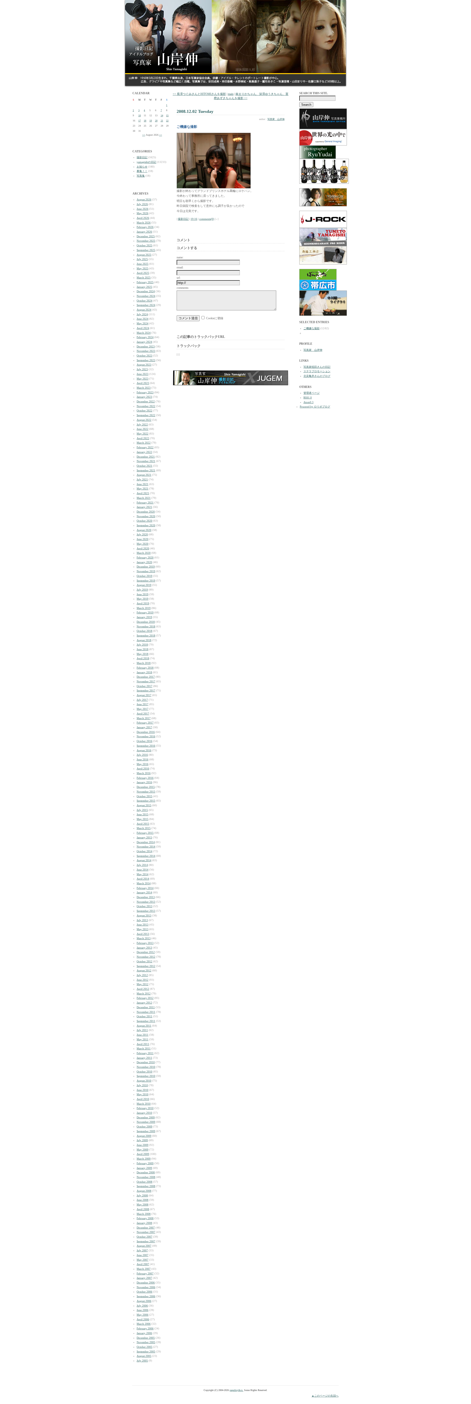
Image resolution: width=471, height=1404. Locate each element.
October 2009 (144, 1126)
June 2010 (142, 1089)
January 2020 (144, 562)
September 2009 (146, 1131)
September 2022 (146, 415)
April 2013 (143, 933)
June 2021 (142, 484)
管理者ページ (311, 392)
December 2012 (146, 952)
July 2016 (142, 754)
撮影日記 (142, 157)
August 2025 (144, 254)
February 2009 (145, 1163)
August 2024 (144, 309)
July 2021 (142, 479)
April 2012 (143, 988)
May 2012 (142, 984)
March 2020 (144, 552)
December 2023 (146, 346)
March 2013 (144, 938)
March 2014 (144, 883)
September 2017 (146, 690)
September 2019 (146, 580)
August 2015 (144, 805)
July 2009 (142, 1140)
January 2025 (144, 286)
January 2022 (144, 451)
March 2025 (144, 277)
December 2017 (146, 676)
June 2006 (142, 1310)
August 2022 (144, 419)
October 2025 (144, 245)
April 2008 (143, 1209)
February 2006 (145, 1328)
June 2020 (142, 539)
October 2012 (144, 961)
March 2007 (144, 1268)
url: (179, 277)
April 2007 (143, 1264)
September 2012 (146, 966)
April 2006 (143, 1319)
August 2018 (144, 640)
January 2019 (144, 617)
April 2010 (143, 1099)
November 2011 (146, 1011)
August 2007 (144, 1245)
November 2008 (146, 1177)
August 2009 (144, 1135)
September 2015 (146, 800)
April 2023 (143, 383)
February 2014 (145, 888)
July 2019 (142, 589)
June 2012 (142, 979)
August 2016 (144, 750)
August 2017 (144, 695)
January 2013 (144, 947)
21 (162, 120)
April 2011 (143, 1044)
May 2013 (142, 929)
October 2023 (144, 355)
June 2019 (142, 594)
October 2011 (144, 1016)
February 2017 (145, 722)
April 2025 (143, 272)
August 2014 (144, 860)
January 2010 (144, 1112)
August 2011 (144, 1025)
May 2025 (142, 268)
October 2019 (144, 575)
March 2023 (144, 387)
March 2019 (144, 608)
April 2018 (143, 658)
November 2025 (146, 240)
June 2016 (142, 759)
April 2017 (143, 713)
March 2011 (144, 1048)
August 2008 (144, 1190)
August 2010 (144, 1080)
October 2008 (144, 1181)
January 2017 (144, 727)
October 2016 (144, 741)
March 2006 (144, 1323)
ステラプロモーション (316, 371)
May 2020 (142, 543)
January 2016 (144, 782)
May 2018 (142, 653)
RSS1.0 (307, 397)
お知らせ (142, 166)
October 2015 (144, 796)
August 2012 (144, 970)
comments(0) (206, 218)
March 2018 (144, 663)
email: (180, 267)
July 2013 (142, 920)
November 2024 (146, 295)
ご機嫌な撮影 (311, 328)
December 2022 (146, 401)
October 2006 (144, 1291)
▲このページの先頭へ (325, 1395)
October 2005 (144, 1346)
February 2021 (145, 502)
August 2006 (144, 1300)
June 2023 (142, 373)
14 (162, 115)
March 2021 (144, 497)
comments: (183, 288)
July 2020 (142, 534)
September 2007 (146, 1241)
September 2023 (146, 360)
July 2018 (142, 644)
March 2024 (144, 332)
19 (150, 120)
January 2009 (144, 1167)
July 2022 (142, 424)
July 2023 (142, 369)
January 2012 (144, 1002)
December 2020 (146, 511)
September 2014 (146, 855)
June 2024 (142, 318)
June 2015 (142, 814)
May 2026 (142, 213)
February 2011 (145, 1053)
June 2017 (142, 704)
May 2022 (142, 433)
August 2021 (144, 474)
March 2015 (144, 828)
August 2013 (144, 915)
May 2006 (142, 1314)
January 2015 (144, 837)
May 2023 (142, 378)
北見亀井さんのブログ (316, 375)
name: (180, 257)
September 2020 (146, 525)
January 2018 (144, 672)
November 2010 (146, 1066)
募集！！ (142, 171)
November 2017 (146, 681)
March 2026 (144, 222)
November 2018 (146, 626)
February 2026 (145, 226)
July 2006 (142, 1305)
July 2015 (142, 809)
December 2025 (146, 236)
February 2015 (145, 832)
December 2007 (146, 1227)
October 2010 (144, 1071)
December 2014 (146, 842)
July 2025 (142, 259)
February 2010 (145, 1108)
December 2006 (146, 1282)
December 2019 (146, 566)
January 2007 (144, 1277)
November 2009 (146, 1121)
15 (167, 115)
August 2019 (144, 584)
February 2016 (145, 777)
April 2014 (143, 878)
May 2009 (142, 1149)
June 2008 (142, 1199)
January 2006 (144, 1333)
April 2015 (143, 823)
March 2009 (144, 1158)
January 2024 (144, 341)
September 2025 (146, 250)
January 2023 (144, 396)
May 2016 (142, 764)
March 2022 (144, 442)
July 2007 (142, 1250)
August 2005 (144, 1355)
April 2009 (143, 1153)
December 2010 (146, 1062)
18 (145, 120)
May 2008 (142, 1204)
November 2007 (146, 1232)
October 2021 (144, 465)
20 (156, 120)
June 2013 (142, 924)
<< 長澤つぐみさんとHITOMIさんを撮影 (199, 94)
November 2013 (146, 901)
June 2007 (142, 1255)
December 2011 (146, 1007)
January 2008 (144, 1222)
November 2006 (146, 1287)
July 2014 (142, 864)
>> (160, 134)
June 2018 (142, 649)
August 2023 (144, 364)
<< (143, 134)
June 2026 (142, 208)
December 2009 (146, 1117)
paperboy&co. (236, 1390)
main (231, 94)
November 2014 (146, 846)
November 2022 (146, 406)
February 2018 (145, 667)
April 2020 (143, 548)
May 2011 (142, 1039)
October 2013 (144, 906)
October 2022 (144, 410)
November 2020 (146, 516)
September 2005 (146, 1351)
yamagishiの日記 (146, 161)
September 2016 (146, 745)
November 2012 (146, 956)
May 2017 (142, 708)
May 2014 (142, 874)
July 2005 (142, 1360)
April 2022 (143, 438)
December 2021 (146, 456)
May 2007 (142, 1259)
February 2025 (145, 282)
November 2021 (146, 461)
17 (139, 120)
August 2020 (144, 530)
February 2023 (145, 392)
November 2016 (146, 736)
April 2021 (143, 493)
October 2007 (144, 1236)
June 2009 (142, 1144)
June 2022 (142, 428)
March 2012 (144, 993)
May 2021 (142, 488)
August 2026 (144, 199)
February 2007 (145, 1273)
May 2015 (142, 819)
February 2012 (145, 997)
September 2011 (146, 1021)
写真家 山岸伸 (276, 119)
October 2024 (144, 300)
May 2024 (142, 323)
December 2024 (146, 291)
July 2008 (142, 1195)
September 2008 (146, 1186)
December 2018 (146, 621)
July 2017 (142, 699)
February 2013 (145, 942)
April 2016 (143, 768)
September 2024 (146, 305)
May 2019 (142, 598)
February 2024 (145, 337)
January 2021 (144, 506)
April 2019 (143, 603)
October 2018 (144, 630)
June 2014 (142, 869)
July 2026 (142, 204)
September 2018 (146, 635)
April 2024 (143, 328)
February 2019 (145, 612)
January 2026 (144, 231)
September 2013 (146, 910)
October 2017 (144, 686)
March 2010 (144, 1103)
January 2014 (144, 892)
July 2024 (142, 314)
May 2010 (142, 1094)
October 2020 (144, 520)
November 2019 (146, 571)
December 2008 (146, 1172)
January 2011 (144, 1057)
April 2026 (143, 217)
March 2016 (144, 773)
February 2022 (145, 447)
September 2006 (146, 1296)
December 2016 (146, 731)
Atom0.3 (308, 402)
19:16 (194, 218)
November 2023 (146, 350)
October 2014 (144, 851)
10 (139, 115)
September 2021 (146, 470)
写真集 (141, 175)
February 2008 (145, 1218)
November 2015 (146, 791)
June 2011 (142, 1034)
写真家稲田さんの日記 (316, 366)
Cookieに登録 (214, 318)
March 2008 (144, 1213)
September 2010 (146, 1075)
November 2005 (146, 1342)
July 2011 (142, 1030)
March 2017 (144, 718)
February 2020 (145, 557)
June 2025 (142, 263)
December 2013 (146, 897)
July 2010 (142, 1085)
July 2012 (142, 975)
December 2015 (146, 786)
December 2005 (146, 1337)
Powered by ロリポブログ (315, 406)
